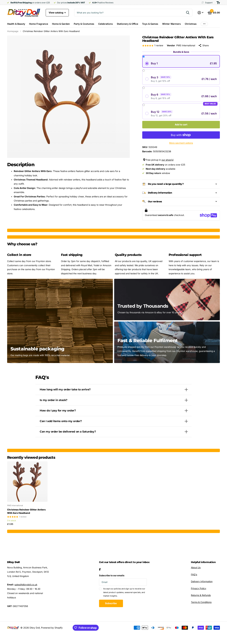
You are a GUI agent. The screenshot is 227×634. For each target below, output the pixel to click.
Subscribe (111, 603)
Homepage (12, 31)
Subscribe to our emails (111, 575)
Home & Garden (61, 23)
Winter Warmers (171, 23)
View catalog (56, 12)
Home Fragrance (38, 23)
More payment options (181, 143)
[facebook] (100, 569)
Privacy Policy (198, 588)
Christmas (191, 23)
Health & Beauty (16, 23)
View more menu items (204, 24)
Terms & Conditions (201, 602)
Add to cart (181, 124)
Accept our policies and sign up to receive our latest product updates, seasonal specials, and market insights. (124, 592)
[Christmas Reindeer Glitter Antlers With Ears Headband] (27, 481)
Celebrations (105, 23)
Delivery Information (202, 581)
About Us (196, 567)
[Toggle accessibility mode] (218, 3)
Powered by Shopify (52, 627)
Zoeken (187, 12)
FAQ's (194, 574)
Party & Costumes (84, 23)
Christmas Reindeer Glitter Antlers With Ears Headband (26, 511)
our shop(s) (168, 160)
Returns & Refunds (201, 595)
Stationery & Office (127, 23)
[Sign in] (201, 12)
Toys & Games (150, 23)
